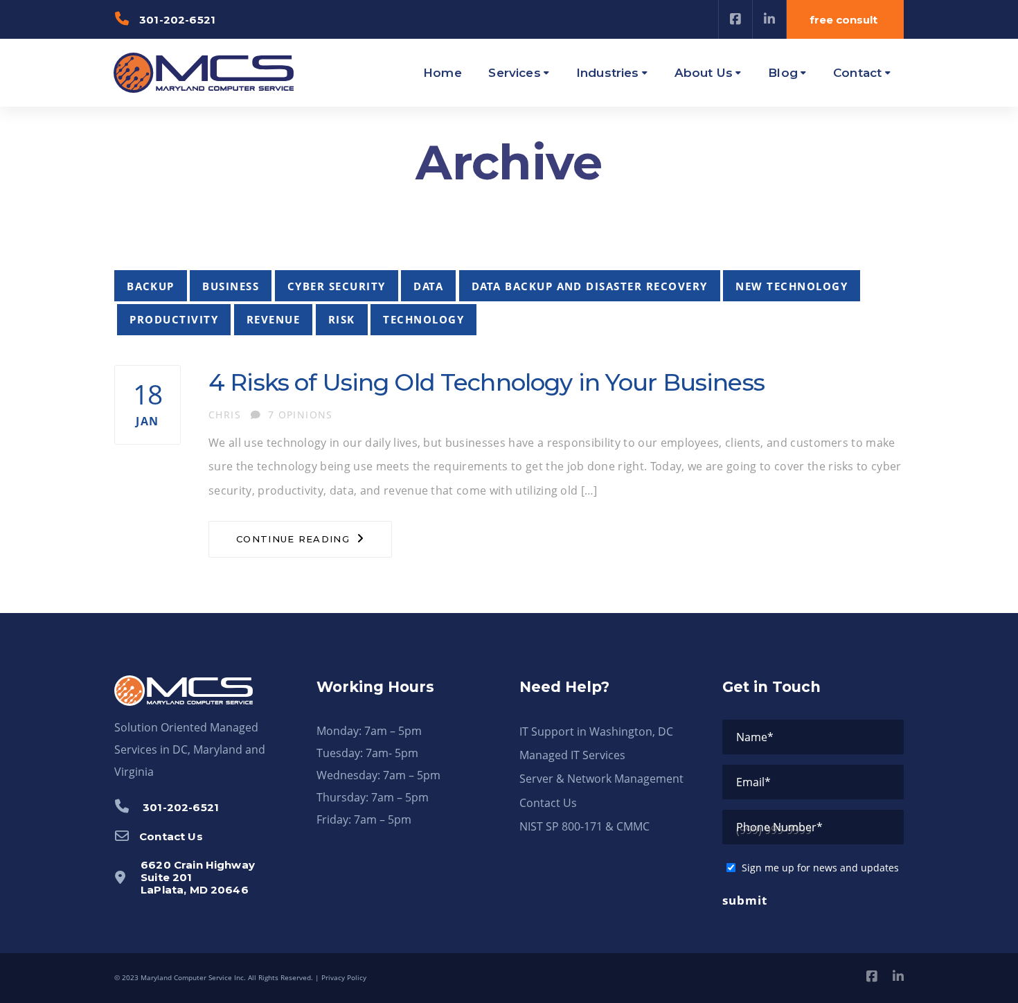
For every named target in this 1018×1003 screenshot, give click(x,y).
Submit (744, 900)
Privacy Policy (343, 977)
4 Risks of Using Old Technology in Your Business (486, 382)
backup (151, 286)
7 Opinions (300, 414)
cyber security (336, 286)
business (230, 286)
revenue (273, 319)
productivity (174, 319)
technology (423, 319)
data (428, 286)
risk (341, 319)
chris (224, 414)
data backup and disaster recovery (590, 286)
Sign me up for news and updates (820, 867)
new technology (791, 286)
